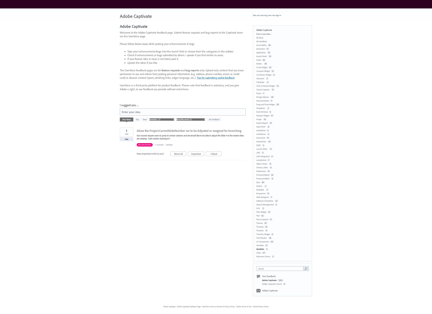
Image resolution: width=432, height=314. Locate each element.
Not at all (180, 154)
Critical (216, 154)
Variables (169, 145)
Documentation (262, 100)
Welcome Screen (263, 256)
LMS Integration (263, 156)
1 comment (159, 145)
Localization (261, 160)
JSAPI (258, 145)
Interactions (261, 141)
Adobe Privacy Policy (261, 306)
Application (261, 52)
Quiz (258, 182)
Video (258, 252)
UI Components (262, 241)
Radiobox (260, 189)
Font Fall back (262, 112)
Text (258, 215)
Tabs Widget (261, 212)
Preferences (261, 171)
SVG (258, 208)
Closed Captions (263, 89)
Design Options (262, 97)
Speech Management (265, 204)
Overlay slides (262, 167)
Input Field (261, 126)
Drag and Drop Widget (265, 104)
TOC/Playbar (261, 238)
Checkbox (260, 82)
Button (259, 63)
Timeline (260, 227)
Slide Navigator (262, 197)
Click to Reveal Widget (265, 86)
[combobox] (280, 268)
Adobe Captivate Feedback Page (189, 306)
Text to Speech (262, 219)
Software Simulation (265, 201)
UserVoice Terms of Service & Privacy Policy (218, 306)
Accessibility (261, 45)
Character (260, 78)
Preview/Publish (262, 175)
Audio (258, 60)
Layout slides (262, 149)
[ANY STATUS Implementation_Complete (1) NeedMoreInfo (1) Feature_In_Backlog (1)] (191, 119)
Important (197, 154)
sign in (278, 15)
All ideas (259, 37)
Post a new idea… (264, 34)
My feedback (214, 119)
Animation (260, 49)
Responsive (261, 193)
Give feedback (269, 276)
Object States (262, 163)
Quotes (259, 186)
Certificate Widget (264, 74)
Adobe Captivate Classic (272, 284)
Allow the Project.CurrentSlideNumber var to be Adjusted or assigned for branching (189, 131)
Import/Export (262, 123)
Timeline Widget (263, 234)
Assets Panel (261, 56)
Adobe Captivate (269, 280)
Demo (258, 93)
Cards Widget (261, 67)
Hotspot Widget (262, 115)
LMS (258, 152)
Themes (259, 223)
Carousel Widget (263, 71)
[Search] (306, 268)
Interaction (260, 138)
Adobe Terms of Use (243, 306)
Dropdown (261, 108)
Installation (261, 130)
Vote (126, 139)
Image (259, 119)
